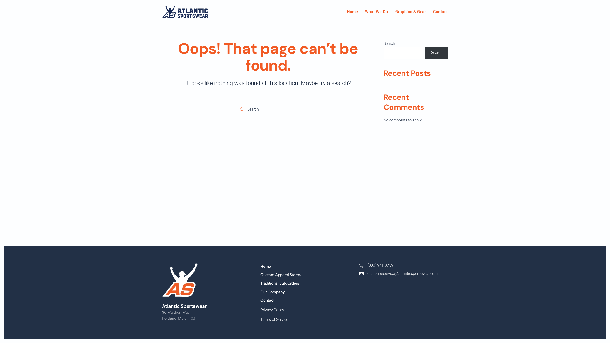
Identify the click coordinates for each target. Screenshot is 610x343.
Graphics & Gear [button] (410, 12)
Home (352, 12)
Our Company (272, 291)
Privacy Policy (272, 310)
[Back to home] (185, 11)
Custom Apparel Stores (280, 274)
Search (389, 43)
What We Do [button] (376, 12)
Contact (440, 12)
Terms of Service (274, 319)
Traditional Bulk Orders (279, 283)
